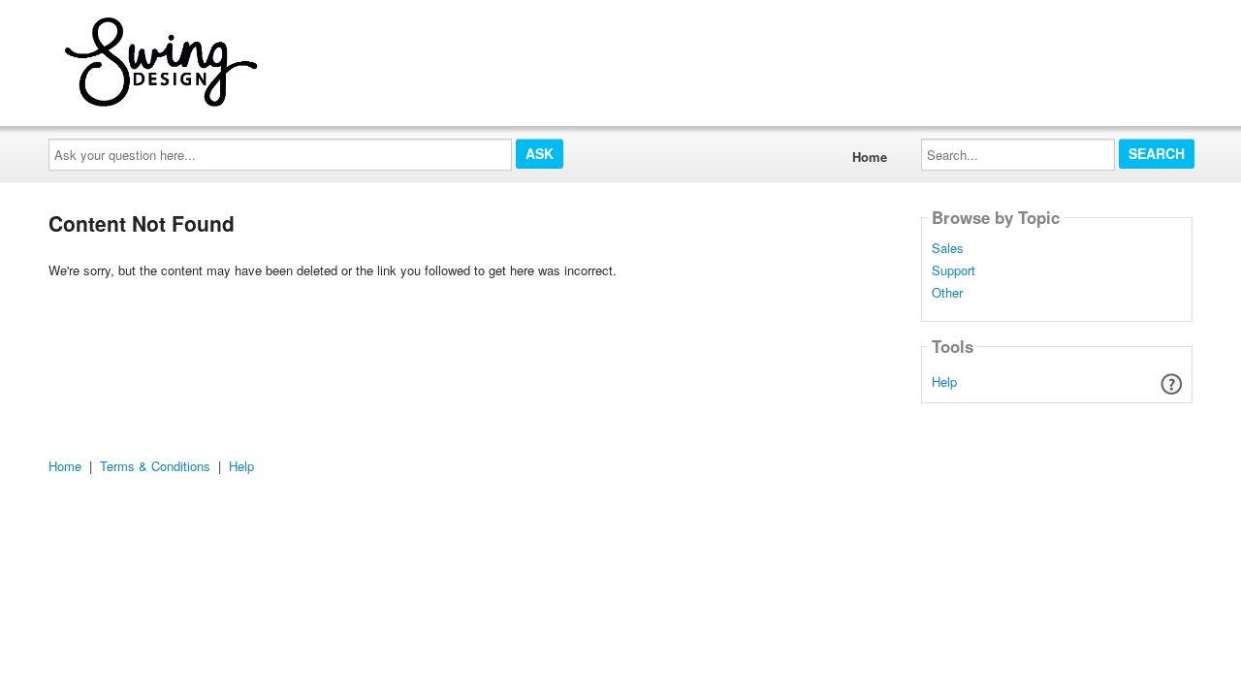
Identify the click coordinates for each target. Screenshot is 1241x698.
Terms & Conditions (155, 466)
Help (944, 381)
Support (953, 270)
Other (947, 293)
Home (869, 156)
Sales (948, 248)
